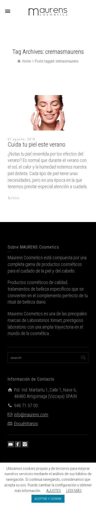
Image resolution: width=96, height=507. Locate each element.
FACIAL (15, 198)
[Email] (11, 444)
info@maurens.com (31, 414)
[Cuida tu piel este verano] (48, 113)
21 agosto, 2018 (22, 139)
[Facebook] (18, 444)
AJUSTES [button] (53, 490)
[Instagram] (25, 444)
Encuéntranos (26, 423)
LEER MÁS (74, 490)
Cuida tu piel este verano (36, 144)
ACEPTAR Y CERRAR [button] (48, 499)
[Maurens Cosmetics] (48, 11)
